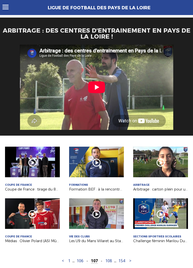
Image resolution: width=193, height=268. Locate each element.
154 (121, 260)
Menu (8, 7)
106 (80, 260)
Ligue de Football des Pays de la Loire (99, 8)
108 (108, 260)
